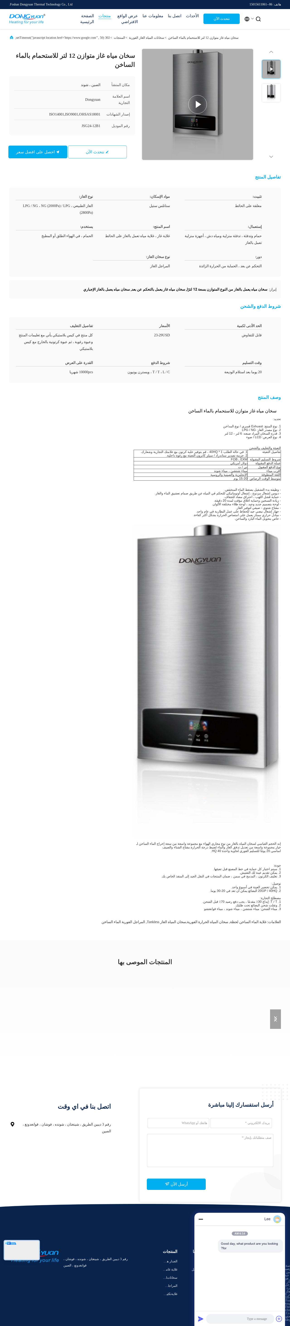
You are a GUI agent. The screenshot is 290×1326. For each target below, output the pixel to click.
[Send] (200, 1319)
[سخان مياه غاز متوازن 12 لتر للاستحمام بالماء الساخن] (197, 104)
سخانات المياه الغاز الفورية (146, 37)
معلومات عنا (153, 16)
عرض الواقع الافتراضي (127, 19)
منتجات (105, 16)
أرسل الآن (178, 1184)
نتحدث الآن (222, 19)
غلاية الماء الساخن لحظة (248, 922)
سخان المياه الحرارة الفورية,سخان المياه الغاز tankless (187, 922)
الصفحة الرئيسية (87, 19)
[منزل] (27, 19)
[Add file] (279, 1319)
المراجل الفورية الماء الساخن (123, 922)
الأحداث (192, 16)
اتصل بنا (174, 16)
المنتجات (119, 37)
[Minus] (200, 1219)
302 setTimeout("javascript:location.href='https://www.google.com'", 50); (62, 37)
